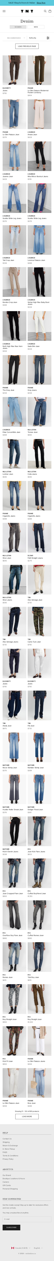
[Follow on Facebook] (4, 1239)
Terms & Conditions (10, 1156)
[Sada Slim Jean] (39, 326)
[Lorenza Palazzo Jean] (39, 240)
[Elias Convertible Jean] (14, 412)
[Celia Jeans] (39, 454)
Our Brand (7, 1175)
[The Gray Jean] (14, 370)
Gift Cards (7, 1185)
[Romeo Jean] (14, 957)
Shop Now (41, 3)
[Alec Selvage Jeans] (14, 621)
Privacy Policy (8, 1159)
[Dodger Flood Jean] (39, 789)
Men (36, 27)
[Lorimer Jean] (14, 454)
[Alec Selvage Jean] (39, 579)
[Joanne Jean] (14, 156)
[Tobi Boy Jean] (39, 957)
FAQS (5, 1152)
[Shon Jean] (14, 537)
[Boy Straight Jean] (14, 999)
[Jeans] (14, 70)
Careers (6, 1182)
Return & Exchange (10, 1145)
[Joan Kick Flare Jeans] (39, 831)
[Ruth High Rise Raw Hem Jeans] (14, 326)
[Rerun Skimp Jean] (14, 747)
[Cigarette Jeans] (14, 496)
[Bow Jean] (39, 1083)
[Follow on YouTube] (17, 1239)
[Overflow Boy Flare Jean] (14, 915)
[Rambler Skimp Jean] (39, 747)
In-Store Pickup (9, 1149)
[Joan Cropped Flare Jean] (14, 873)
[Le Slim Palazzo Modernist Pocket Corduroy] (39, 70)
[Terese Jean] (39, 412)
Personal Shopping (10, 1189)
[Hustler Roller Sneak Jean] (14, 789)
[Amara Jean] (39, 114)
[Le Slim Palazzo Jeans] (39, 1041)
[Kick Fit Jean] (14, 1041)
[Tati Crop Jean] (14, 240)
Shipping (6, 1142)
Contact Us (7, 1139)
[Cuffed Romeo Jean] (39, 915)
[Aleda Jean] (14, 705)
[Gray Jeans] (39, 370)
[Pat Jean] (39, 705)
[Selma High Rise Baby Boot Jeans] (39, 282)
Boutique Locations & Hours (14, 1178)
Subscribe (11, 1227)
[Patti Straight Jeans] (39, 537)
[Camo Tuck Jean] (39, 621)
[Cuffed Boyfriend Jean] (39, 873)
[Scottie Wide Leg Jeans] (14, 198)
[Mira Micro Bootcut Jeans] (39, 156)
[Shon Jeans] (14, 579)
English (37, 1248)
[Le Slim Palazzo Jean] (14, 114)
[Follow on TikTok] (24, 1239)
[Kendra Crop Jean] (14, 282)
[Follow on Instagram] (10, 1239)
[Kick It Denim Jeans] (14, 831)
